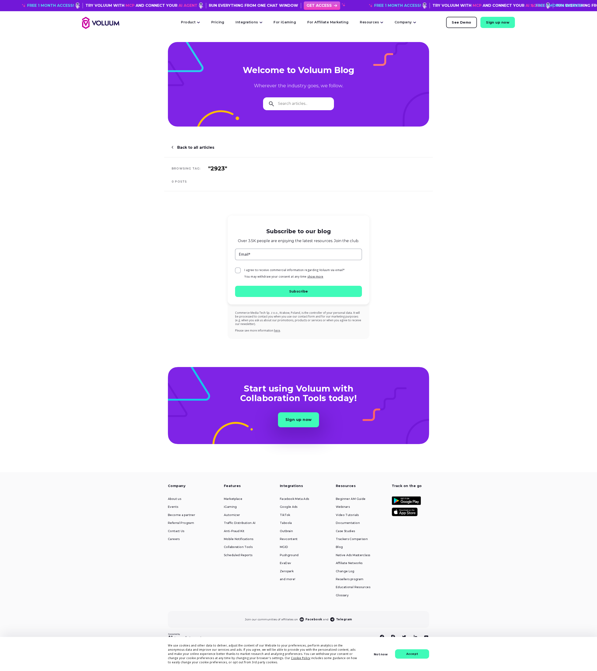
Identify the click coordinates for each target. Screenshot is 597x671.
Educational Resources (353, 587)
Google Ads (289, 507)
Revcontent (289, 539)
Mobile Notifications (238, 539)
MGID (284, 547)
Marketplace (233, 499)
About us (174, 499)
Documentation (348, 523)
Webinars (343, 507)
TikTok (285, 515)
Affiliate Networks (349, 563)
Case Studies (345, 531)
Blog (339, 547)
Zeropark (287, 571)
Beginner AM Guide (350, 499)
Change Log (345, 571)
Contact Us (176, 531)
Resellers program (349, 579)
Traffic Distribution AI (240, 523)
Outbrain (286, 531)
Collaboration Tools (238, 547)
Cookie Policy (300, 658)
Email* (245, 254)
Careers (174, 539)
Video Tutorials (347, 515)
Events (173, 507)
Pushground (289, 555)
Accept (412, 654)
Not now (380, 654)
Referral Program (181, 523)
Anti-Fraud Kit (234, 531)
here (277, 330)
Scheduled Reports (238, 555)
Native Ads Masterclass (353, 555)
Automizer (232, 515)
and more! (287, 579)
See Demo (461, 22)
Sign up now (497, 22)
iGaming (230, 507)
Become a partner (181, 515)
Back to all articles (195, 147)
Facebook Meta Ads (294, 499)
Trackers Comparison (352, 539)
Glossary (342, 595)
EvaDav (285, 563)
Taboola (286, 523)
